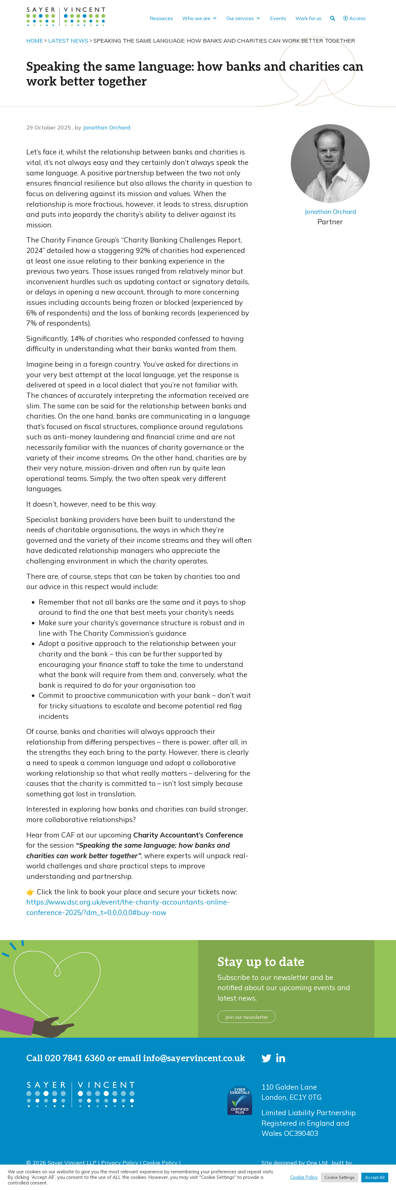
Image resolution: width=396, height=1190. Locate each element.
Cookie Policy (160, 1162)
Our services (240, 18)
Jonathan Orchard (107, 127)
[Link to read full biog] (330, 163)
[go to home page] (65, 15)
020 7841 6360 (75, 1058)
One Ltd (318, 1162)
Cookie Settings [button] (340, 1177)
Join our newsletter (246, 1017)
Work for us (308, 18)
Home (34, 40)
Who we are (196, 18)
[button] (266, 1058)
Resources (161, 18)
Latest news (68, 40)
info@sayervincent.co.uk (194, 1058)
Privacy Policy (119, 1162)
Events (278, 18)
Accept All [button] (375, 1177)
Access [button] (357, 18)
